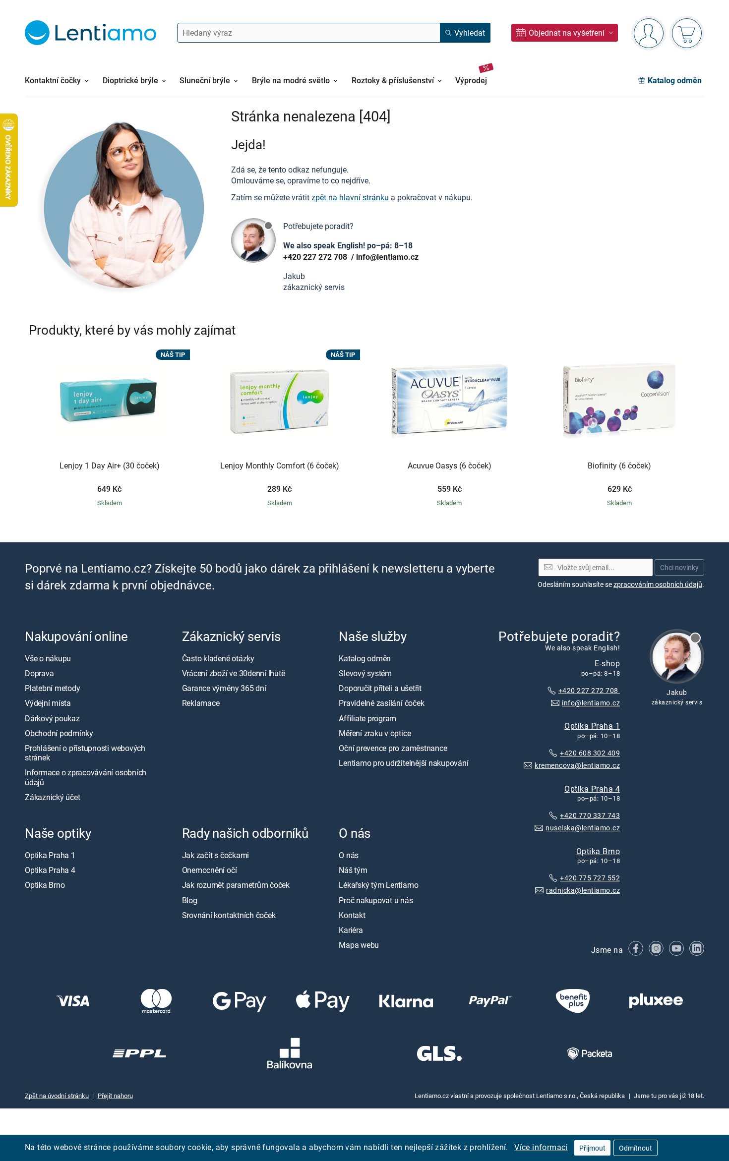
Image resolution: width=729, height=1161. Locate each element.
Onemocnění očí (209, 870)
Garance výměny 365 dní (224, 688)
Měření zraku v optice (375, 733)
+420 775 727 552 (590, 877)
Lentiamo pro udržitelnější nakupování (403, 762)
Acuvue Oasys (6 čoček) (449, 466)
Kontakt (352, 915)
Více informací (541, 1147)
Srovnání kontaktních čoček (229, 915)
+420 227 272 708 (316, 256)
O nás (349, 855)
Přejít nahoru (115, 1095)
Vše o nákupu (48, 658)
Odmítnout (635, 1148)
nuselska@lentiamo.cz (583, 827)
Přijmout (592, 1148)
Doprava (39, 673)
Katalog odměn (365, 658)
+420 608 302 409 (590, 752)
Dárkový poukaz (52, 718)
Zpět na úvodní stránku (57, 1095)
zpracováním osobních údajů (657, 584)
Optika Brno (598, 851)
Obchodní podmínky (59, 733)
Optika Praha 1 (592, 725)
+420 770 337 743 (590, 815)
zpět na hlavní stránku (350, 197)
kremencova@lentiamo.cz (577, 765)
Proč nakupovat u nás (376, 899)
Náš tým (353, 870)
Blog (189, 899)
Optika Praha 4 (592, 788)
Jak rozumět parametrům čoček (236, 884)
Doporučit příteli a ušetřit (380, 688)
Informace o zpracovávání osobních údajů (85, 777)
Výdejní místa (48, 702)
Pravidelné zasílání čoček (381, 702)
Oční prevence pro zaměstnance (393, 748)
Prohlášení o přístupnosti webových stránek (85, 753)
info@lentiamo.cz (387, 256)
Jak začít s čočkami (215, 855)
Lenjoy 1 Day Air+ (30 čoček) (110, 466)
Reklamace (201, 702)
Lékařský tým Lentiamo (378, 884)
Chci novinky (679, 567)
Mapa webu (359, 944)
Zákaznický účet (52, 797)
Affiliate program (367, 718)
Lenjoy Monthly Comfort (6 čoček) (279, 466)
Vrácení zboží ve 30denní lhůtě (233, 673)
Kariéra (351, 930)
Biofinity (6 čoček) (619, 466)
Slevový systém (365, 673)
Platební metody (52, 688)
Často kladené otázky (218, 658)
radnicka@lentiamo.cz (583, 890)
